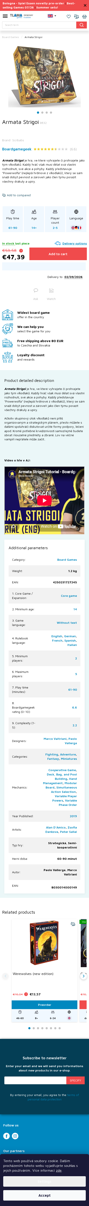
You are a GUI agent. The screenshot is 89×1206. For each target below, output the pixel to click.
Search (81, 25)
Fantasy (53, 758)
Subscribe (75, 1080)
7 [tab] (55, 1028)
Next (83, 976)
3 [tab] (47, 113)
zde (59, 1170)
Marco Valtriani (55, 738)
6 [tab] (51, 1028)
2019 (73, 816)
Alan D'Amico (56, 827)
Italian (72, 645)
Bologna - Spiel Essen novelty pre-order (33, 3)
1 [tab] (38, 113)
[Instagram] (15, 1136)
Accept (44, 1195)
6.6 (74, 707)
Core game (69, 595)
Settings (44, 1181)
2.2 (75, 725)
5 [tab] (47, 1028)
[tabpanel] (44, 75)
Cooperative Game (62, 770)
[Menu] (5, 17)
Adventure (68, 754)
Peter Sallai (68, 831)
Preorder (44, 1004)
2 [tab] (42, 113)
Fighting (51, 754)
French (57, 640)
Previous (5, 976)
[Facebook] (6, 1136)
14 (75, 609)
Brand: (13, 140)
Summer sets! (47, 7)
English (56, 636)
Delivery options (74, 243)
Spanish (70, 640)
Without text (67, 622)
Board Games (67, 559)
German (70, 636)
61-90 (72, 689)
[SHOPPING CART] (84, 17)
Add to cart (58, 254)
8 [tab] (59, 1028)
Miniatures (69, 758)
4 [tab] (51, 113)
